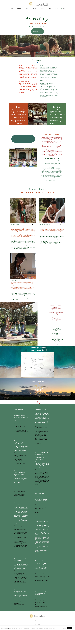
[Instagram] (31, 224)
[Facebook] (32, 224)
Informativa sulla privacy (50, 628)
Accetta (69, 628)
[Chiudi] (73, 628)
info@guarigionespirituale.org (38, 620)
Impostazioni (63, 628)
